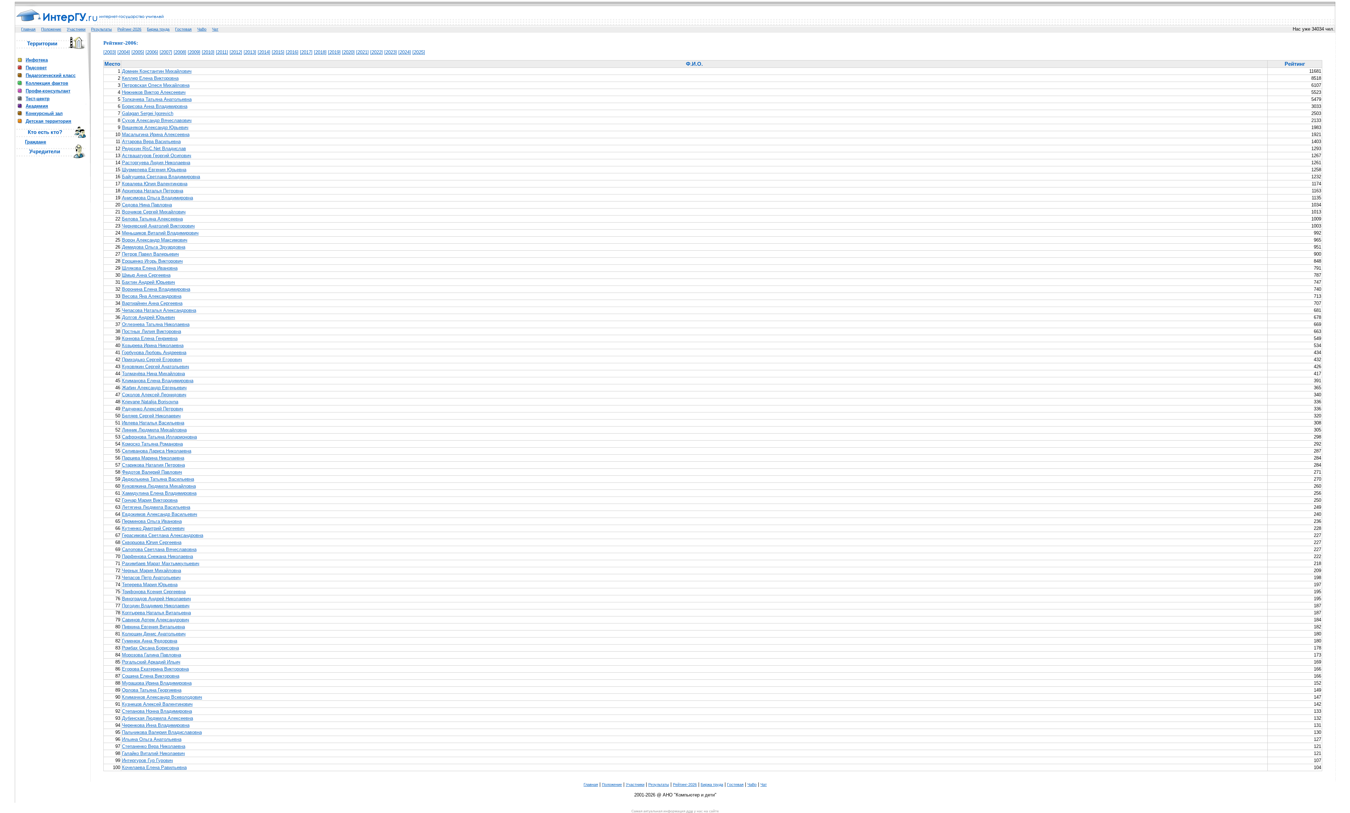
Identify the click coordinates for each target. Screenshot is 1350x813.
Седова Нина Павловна (147, 204)
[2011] (222, 52)
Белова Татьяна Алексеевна (152, 219)
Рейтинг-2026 (129, 29)
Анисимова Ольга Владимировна (157, 197)
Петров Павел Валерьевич (150, 254)
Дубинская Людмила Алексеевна (157, 718)
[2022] (376, 52)
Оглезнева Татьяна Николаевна (155, 324)
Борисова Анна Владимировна (154, 106)
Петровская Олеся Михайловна (155, 85)
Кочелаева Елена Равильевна (154, 767)
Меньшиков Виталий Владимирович (160, 233)
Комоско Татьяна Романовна (152, 444)
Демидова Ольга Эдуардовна (153, 247)
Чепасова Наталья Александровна (159, 310)
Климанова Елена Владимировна (157, 380)
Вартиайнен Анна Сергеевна (152, 303)
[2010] (208, 52)
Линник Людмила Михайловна (154, 430)
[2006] (152, 52)
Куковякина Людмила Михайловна (159, 486)
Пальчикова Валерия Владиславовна (162, 732)
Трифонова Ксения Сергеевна (154, 591)
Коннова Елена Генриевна (150, 338)
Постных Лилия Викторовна (151, 331)
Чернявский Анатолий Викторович (158, 226)
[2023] (390, 52)
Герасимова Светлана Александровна (162, 535)
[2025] (418, 52)
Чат (215, 29)
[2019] (334, 52)
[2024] (404, 52)
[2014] (264, 52)
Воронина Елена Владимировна (156, 289)
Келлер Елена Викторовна (150, 78)
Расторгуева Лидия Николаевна (156, 162)
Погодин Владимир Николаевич (155, 605)
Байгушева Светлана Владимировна (161, 176)
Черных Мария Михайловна (151, 570)
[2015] (278, 52)
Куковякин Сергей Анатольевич (155, 366)
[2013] (250, 52)
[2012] (236, 52)
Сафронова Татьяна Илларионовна (159, 437)
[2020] (348, 52)
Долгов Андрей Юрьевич (148, 317)
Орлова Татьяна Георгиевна (151, 690)
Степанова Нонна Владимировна (157, 711)
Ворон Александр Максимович (154, 240)
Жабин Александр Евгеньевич (154, 387)
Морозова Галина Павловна (151, 655)
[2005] (137, 52)
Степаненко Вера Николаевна (153, 746)
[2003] (109, 52)
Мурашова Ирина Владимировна (157, 683)
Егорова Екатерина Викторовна (155, 669)
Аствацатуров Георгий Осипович (156, 155)
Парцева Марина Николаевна (153, 458)
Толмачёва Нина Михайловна (153, 373)
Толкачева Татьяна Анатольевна (157, 99)
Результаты (101, 29)
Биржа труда (158, 29)
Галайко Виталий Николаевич (153, 753)
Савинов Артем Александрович (155, 619)
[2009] (194, 52)
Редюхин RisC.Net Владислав (154, 148)
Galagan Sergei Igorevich (147, 113)
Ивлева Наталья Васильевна (153, 422)
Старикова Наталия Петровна (153, 465)
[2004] (123, 52)
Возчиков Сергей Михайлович (154, 212)
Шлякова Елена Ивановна (150, 268)
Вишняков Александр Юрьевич (155, 127)
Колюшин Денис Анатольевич (154, 633)
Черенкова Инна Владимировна (155, 725)
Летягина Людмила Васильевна (156, 507)
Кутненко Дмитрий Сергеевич (153, 528)
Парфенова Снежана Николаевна (157, 556)
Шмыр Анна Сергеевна (146, 275)
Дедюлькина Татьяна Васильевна (158, 479)
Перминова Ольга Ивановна (152, 521)
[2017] (306, 52)
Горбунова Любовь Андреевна (154, 352)
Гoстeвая (183, 29)
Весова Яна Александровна (151, 296)
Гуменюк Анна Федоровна (149, 641)
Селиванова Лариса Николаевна (156, 451)
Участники (76, 29)
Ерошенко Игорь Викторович (152, 261)
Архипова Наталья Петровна (152, 190)
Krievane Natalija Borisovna (150, 401)
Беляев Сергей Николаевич (151, 415)
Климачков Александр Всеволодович (162, 697)
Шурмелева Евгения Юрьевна (154, 169)
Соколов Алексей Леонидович (154, 394)
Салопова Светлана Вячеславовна (159, 549)
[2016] (292, 52)
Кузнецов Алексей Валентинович (157, 704)
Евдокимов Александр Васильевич (159, 514)
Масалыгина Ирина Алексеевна (155, 134)
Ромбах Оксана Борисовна (150, 648)
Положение (51, 29)
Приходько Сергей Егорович (152, 359)
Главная (28, 29)
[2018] (320, 52)
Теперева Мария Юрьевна (150, 584)
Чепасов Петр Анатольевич (151, 577)
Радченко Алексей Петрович (152, 408)
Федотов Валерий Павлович (152, 472)
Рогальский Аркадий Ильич (151, 662)
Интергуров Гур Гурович (147, 760)
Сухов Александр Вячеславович (157, 120)
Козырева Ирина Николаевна (153, 345)
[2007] (166, 52)
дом (689, 811)
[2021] (362, 52)
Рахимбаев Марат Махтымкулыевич (160, 563)
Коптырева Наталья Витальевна (156, 612)
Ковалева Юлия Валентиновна (154, 183)
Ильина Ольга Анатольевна (151, 739)
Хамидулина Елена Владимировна (159, 493)
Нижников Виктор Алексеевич (154, 92)
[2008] (180, 52)
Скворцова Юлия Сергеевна (151, 542)
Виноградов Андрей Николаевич (156, 598)
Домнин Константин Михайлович (157, 71)
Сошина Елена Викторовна (150, 676)
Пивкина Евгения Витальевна (153, 626)
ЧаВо (201, 29)
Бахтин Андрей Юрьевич (148, 282)
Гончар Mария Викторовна (150, 500)
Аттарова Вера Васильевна (151, 141)
